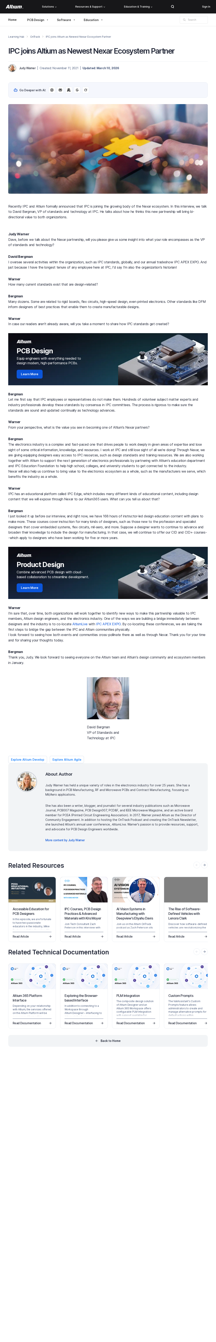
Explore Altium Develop (27, 759)
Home (12, 19)
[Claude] (68, 90)
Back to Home (111, 1041)
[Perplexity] (60, 90)
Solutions (48, 6)
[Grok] (85, 90)
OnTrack (35, 36)
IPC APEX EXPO (108, 624)
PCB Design (35, 20)
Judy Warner (27, 68)
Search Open (173, 7)
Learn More (29, 374)
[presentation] (204, 865)
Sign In (206, 6)
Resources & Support (89, 6)
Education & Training (137, 6)
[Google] (77, 90)
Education (91, 20)
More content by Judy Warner (65, 840)
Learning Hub (16, 36)
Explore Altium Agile (67, 759)
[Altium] (14, 7)
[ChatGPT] (52, 90)
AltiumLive (80, 624)
